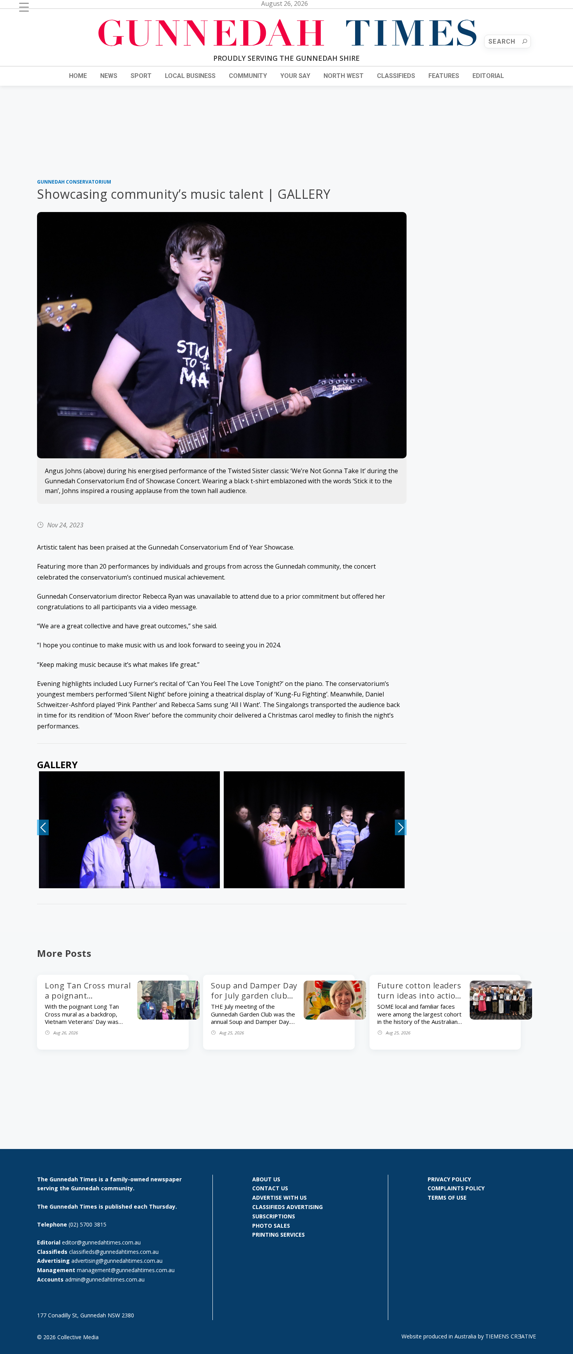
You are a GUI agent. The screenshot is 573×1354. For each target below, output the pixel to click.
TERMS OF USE (447, 1197)
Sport (141, 76)
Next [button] (401, 827)
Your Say (295, 76)
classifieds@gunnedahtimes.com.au (114, 1251)
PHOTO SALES (271, 1225)
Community (248, 76)
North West (344, 76)
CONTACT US (270, 1188)
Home (78, 76)
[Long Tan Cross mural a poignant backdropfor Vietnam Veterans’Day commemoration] (168, 1017)
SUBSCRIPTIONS (273, 1216)
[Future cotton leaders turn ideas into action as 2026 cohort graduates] (501, 1017)
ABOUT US (266, 1179)
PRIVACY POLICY (449, 1179)
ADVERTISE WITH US (279, 1197)
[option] (129, 829)
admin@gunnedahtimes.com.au (105, 1279)
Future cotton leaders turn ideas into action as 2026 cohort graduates (419, 1000)
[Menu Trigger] (24, 7)
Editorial (488, 76)
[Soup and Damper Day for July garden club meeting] (335, 1017)
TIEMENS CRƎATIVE (510, 1336)
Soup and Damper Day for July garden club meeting (254, 995)
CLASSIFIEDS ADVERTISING (287, 1207)
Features (443, 76)
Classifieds (396, 76)
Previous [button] (43, 827)
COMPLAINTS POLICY (456, 1188)
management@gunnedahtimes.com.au (126, 1270)
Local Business (190, 76)
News (108, 76)
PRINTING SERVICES (278, 1234)
